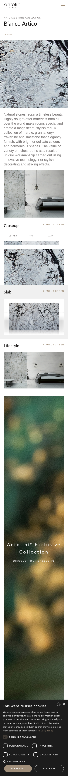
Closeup (11, 225)
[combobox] (58, 704)
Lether (13, 235)
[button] (34, 761)
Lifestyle (11, 345)
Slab (7, 292)
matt (32, 235)
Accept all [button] (18, 768)
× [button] (63, 704)
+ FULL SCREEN (53, 224)
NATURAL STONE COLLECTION (22, 17)
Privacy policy (45, 730)
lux (50, 235)
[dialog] (34, 738)
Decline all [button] (49, 768)
